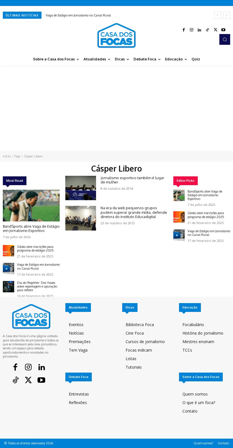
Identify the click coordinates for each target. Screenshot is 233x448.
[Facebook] (184, 30)
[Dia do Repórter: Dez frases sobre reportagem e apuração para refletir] (8, 286)
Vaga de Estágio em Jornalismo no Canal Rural (78, 15)
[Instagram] (191, 30)
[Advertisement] (116, 108)
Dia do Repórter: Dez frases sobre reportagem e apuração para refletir (37, 286)
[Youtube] (223, 30)
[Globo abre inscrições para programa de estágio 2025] (8, 250)
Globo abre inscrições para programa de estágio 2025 (35, 248)
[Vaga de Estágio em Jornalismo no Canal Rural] (8, 268)
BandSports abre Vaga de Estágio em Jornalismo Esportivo (31, 228)
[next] (226, 15)
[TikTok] (207, 30)
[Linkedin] (199, 30)
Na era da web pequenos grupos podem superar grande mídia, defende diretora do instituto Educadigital (134, 212)
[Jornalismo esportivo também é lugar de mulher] (80, 188)
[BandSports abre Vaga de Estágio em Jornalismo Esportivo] (31, 205)
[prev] (217, 15)
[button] (224, 39)
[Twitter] (215, 30)
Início (7, 156)
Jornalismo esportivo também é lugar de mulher (132, 180)
